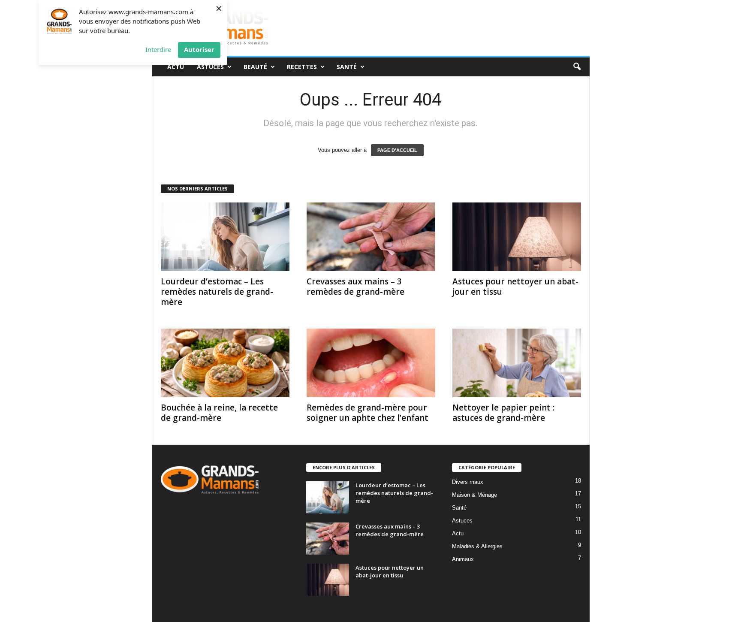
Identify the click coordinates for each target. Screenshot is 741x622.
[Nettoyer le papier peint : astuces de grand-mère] (516, 363)
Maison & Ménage (474, 495)
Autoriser (199, 49)
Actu (175, 67)
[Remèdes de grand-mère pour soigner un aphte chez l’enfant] (371, 363)
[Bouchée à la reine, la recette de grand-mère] (225, 363)
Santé (347, 67)
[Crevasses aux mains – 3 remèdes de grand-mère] (371, 236)
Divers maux (467, 482)
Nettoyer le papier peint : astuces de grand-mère (503, 412)
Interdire (158, 49)
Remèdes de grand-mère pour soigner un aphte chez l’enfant (367, 412)
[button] (576, 66)
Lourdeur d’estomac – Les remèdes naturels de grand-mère (217, 292)
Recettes (302, 67)
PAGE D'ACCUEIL (397, 150)
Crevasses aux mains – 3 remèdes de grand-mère (355, 286)
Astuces (210, 67)
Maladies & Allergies (477, 546)
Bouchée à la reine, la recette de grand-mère (219, 412)
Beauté (255, 67)
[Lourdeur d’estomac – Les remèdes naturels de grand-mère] (225, 236)
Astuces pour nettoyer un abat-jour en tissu (515, 286)
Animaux (463, 559)
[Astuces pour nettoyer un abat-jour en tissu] (516, 236)
